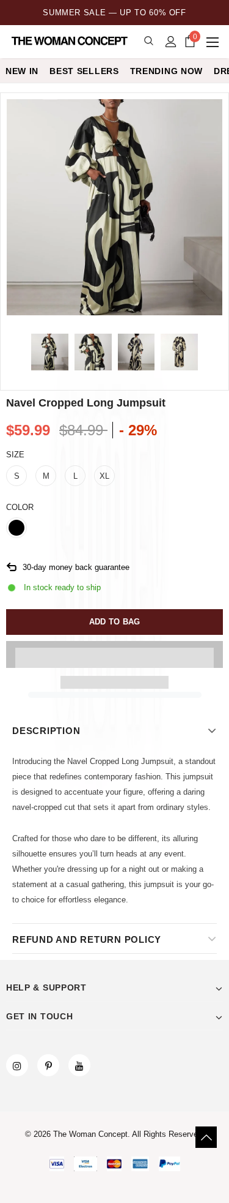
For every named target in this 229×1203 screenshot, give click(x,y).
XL (104, 476)
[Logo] (70, 41)
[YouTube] (79, 1065)
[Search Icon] (148, 41)
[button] (114, 654)
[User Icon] (170, 41)
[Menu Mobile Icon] (213, 41)
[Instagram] (17, 1065)
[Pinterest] (48, 1065)
